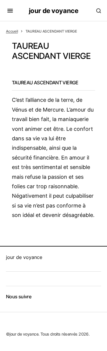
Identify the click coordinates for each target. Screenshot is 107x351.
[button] (10, 10)
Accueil (12, 31)
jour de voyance (53, 11)
